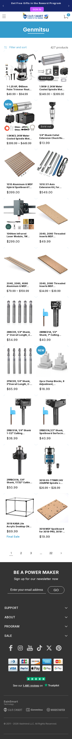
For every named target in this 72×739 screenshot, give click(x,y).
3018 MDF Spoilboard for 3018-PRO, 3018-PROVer (51, 530)
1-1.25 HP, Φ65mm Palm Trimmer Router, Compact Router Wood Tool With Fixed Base (19, 88)
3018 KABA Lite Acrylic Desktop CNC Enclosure (19, 525)
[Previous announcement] (3, 6)
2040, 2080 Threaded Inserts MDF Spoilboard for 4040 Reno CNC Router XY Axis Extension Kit (52, 285)
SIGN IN (37, 9)
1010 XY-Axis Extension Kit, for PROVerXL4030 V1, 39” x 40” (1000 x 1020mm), (50, 186)
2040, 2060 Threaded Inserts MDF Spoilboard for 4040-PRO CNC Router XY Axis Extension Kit (52, 235)
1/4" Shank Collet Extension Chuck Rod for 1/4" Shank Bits (51, 136)
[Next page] (61, 553)
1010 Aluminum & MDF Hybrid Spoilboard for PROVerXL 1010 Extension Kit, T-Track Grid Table (20, 186)
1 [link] (11, 553)
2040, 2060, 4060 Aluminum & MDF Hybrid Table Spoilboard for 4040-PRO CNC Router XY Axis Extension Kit (19, 285)
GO (56, 590)
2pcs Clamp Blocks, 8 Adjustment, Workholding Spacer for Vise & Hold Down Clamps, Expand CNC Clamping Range (51, 382)
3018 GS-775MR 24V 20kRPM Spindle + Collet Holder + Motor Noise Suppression (51, 482)
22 (50, 553)
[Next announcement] (68, 6)
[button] (4, 16)
